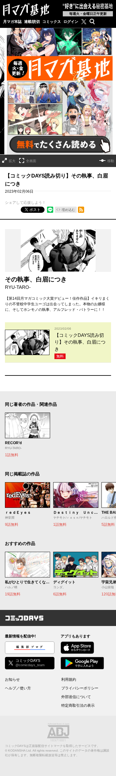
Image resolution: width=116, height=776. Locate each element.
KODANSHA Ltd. (20, 750)
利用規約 (68, 679)
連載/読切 (32, 21)
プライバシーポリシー (79, 688)
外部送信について (76, 697)
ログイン (70, 21)
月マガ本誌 (12, 21)
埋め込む (68, 210)
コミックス (51, 21)
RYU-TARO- (18, 287)
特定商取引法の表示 (78, 705)
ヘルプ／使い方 (18, 688)
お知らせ (12, 679)
